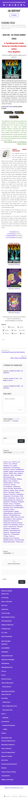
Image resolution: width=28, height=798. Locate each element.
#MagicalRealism (8, 513)
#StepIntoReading (15, 532)
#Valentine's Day (8, 538)
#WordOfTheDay (19, 540)
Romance (4, 768)
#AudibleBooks (19, 469)
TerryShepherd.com (14, 231)
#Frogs (18, 498)
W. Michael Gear (5, 628)
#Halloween (6, 502)
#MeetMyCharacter (14, 515)
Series (8, 28)
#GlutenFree (19, 500)
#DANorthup (16, 486)
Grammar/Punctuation (8, 725)
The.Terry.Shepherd (11, 237)
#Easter (17, 492)
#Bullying (19, 479)
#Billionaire (6, 475)
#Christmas (6, 484)
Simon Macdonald (6, 621)
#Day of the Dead (8, 488)
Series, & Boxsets (6, 748)
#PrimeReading (13, 524)
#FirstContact (15, 496)
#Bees (15, 473)
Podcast (3, 733)
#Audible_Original (8, 471)
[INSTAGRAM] (12, 5)
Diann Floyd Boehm (6, 636)
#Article (12, 469)
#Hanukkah (14, 502)
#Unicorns (12, 536)
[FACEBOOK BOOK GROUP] (10, 5)
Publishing (5, 717)
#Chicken (15, 481)
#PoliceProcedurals (16, 523)
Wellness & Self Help (7, 779)
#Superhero (6, 534)
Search (5, 438)
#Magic (17, 511)
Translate (15, 421)
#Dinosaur (6, 490)
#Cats (10, 481)
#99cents (14, 463)
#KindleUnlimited (18, 507)
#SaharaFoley (12, 526)
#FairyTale (13, 494)
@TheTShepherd (11, 233)
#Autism (5, 473)
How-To (3, 714)
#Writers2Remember (9, 542)
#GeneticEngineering (9, 500)
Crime (16, 27)
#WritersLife (19, 542)
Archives (5, 551)
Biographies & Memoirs (8, 744)
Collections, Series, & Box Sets (8, 27)
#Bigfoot (20, 473)
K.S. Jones (4, 632)
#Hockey (5, 503)
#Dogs (16, 490)
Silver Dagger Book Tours (9, 706)
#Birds (12, 475)
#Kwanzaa (6, 509)
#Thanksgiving (15, 534)
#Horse (11, 503)
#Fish (21, 496)
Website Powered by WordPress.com (14, 787)
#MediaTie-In (17, 513)
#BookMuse (18, 475)
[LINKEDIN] (21, 5)
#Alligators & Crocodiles (10, 465)
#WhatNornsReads (8, 540)
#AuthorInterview (19, 471)
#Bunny (5, 481)
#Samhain (19, 526)
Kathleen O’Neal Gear (7, 625)
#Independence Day (8, 505)
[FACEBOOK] (4, 5)
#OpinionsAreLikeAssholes (11, 521)
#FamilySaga (20, 494)
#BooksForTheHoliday (9, 479)
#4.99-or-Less (16, 462)
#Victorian (16, 538)
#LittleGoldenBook (8, 511)
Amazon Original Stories (8, 740)
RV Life (3, 675)
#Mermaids (6, 517)
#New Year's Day (19, 517)
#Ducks (5, 492)
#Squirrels (6, 532)
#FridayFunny (11, 498)
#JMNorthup (18, 505)
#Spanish (6, 530)
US (15, 264)
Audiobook (22, 25)
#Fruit (22, 498)
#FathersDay (7, 496)
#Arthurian (6, 469)
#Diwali (12, 490)
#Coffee (13, 484)
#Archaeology (16, 467)
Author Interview (6, 694)
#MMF (12, 517)
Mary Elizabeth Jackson (8, 617)
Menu (15, 15)
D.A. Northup (4, 597)
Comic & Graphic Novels (8, 752)
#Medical (6, 515)
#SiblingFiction (15, 528)
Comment (19, 409)
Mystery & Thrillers (6, 756)
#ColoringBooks (8, 486)
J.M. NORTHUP (14, 10)
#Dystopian (11, 492)
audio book (8, 106)
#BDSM (11, 473)
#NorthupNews (7, 519)
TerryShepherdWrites (11, 235)
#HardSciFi (21, 502)
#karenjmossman (8, 507)
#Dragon (21, 490)
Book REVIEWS (5, 648)
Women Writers (6, 686)
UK (17, 264)
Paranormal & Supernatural (9, 764)
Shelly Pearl (4, 609)
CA (19, 264)
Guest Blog (4, 698)
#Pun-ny (21, 524)
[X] (7, 5)
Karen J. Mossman (6, 601)
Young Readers (5, 775)
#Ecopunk (6, 494)
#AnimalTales (7, 467)
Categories (6, 450)
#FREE (5, 498)
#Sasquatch (6, 528)
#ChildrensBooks (8, 483)
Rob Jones (4, 605)
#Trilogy (5, 536)
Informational (5, 721)
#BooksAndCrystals (9, 477)
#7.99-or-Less (7, 463)
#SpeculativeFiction (14, 530)
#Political (6, 524)
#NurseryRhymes (17, 519)
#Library (12, 509)
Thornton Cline (5, 613)
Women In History (6, 679)
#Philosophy (6, 523)
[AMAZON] (24, 5)
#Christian (17, 483)
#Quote (5, 526)
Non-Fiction (4, 760)
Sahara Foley (5, 594)
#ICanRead (17, 503)
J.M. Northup (12, 25)
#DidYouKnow (18, 488)
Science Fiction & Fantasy (8, 772)
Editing (5, 729)
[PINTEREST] (18, 5)
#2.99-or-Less (7, 462)
